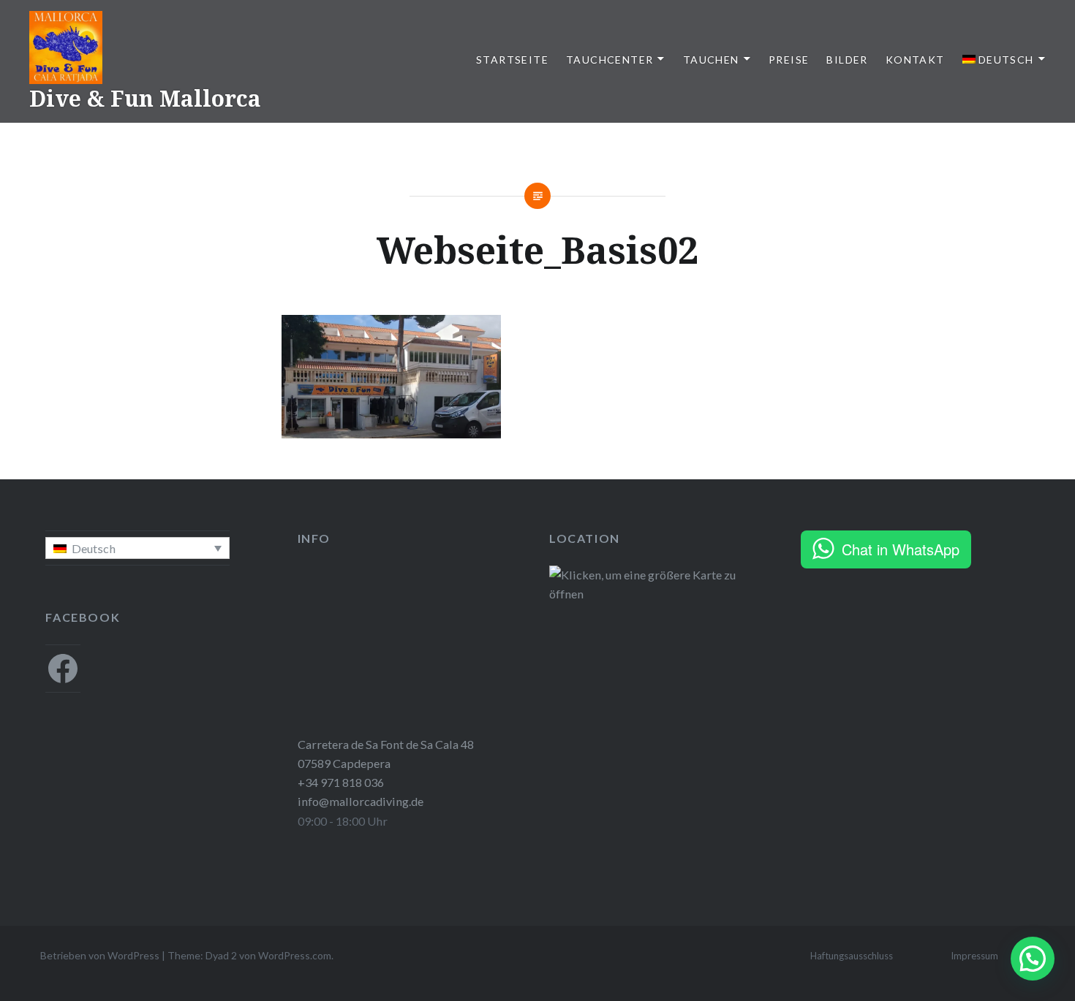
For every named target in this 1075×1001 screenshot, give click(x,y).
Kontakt (915, 59)
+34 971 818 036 (341, 782)
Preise (789, 59)
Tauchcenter (609, 59)
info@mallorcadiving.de (360, 801)
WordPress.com (294, 955)
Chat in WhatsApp (900, 549)
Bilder (846, 59)
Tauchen (711, 59)
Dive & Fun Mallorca (145, 98)
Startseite (512, 59)
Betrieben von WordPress (99, 955)
